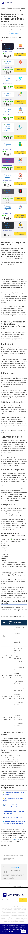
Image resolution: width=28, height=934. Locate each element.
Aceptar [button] (23, 931)
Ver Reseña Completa (7, 51)
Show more (15, 33)
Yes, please (22, 900)
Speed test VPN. (7, 859)
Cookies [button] (17, 931)
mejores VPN (15, 839)
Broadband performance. (9, 858)
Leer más (10, 931)
